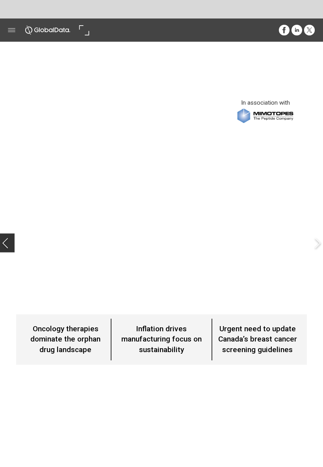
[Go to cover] (47, 30)
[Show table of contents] (11, 30)
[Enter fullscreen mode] (84, 30)
